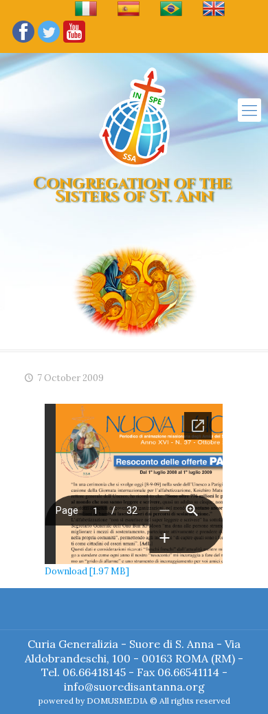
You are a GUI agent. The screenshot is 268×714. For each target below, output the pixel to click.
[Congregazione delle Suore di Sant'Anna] (134, 117)
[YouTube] (74, 41)
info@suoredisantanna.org (134, 686)
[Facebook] (23, 41)
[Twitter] (49, 41)
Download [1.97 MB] (87, 571)
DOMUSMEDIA (117, 700)
